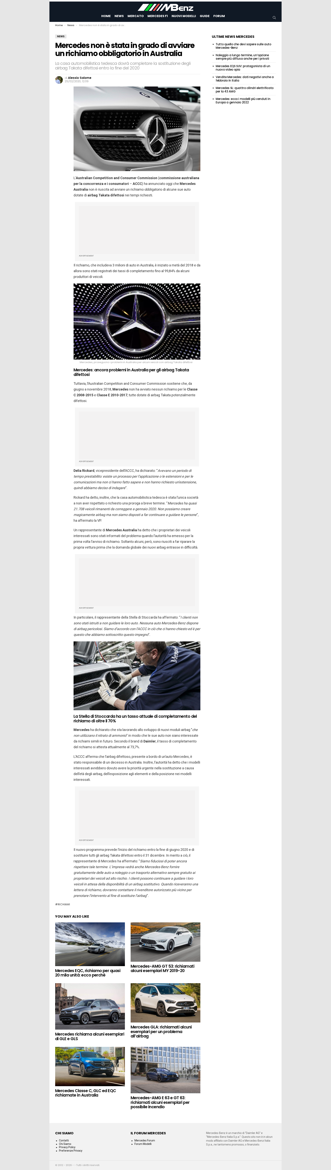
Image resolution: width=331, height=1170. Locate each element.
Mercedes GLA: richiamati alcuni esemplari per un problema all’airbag (161, 1031)
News (119, 16)
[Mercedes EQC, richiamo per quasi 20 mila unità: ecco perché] (90, 944)
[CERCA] (274, 18)
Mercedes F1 (157, 16)
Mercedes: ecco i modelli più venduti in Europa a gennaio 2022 (243, 100)
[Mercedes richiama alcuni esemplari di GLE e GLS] (90, 1006)
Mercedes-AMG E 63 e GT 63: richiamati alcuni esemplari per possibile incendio (160, 1102)
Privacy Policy (67, 1147)
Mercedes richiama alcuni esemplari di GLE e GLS (89, 1036)
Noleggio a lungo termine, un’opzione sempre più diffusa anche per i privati (242, 57)
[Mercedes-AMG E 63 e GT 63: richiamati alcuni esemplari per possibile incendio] (165, 1070)
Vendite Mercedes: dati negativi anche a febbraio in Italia (245, 78)
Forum (219, 16)
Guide (205, 16)
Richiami (64, 904)
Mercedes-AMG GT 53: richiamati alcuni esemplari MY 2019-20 (162, 968)
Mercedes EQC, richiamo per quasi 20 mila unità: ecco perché (87, 973)
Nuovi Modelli (184, 16)
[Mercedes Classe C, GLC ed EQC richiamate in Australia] (90, 1066)
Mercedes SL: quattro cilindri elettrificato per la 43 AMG (245, 89)
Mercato (136, 16)
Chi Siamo (65, 1143)
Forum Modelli (143, 1143)
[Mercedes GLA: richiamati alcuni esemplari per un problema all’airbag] (165, 1003)
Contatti (64, 1140)
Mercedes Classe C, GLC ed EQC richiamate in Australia (85, 1093)
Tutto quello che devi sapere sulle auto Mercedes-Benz (243, 46)
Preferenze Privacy (70, 1150)
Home (106, 16)
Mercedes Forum (144, 1140)
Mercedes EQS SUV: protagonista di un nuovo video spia (243, 68)
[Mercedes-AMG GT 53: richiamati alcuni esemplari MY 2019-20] (165, 942)
